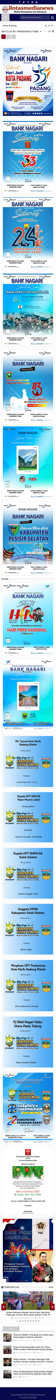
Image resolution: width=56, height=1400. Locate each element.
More (51, 1287)
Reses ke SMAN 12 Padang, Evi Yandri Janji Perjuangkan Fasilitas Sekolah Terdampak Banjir (33, 1337)
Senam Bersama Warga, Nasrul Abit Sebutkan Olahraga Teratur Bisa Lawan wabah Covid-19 (28, 1313)
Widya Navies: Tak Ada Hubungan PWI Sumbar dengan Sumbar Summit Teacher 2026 (33, 1361)
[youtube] (36, 2)
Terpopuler (11, 1287)
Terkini (11, 1329)
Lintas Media (16, 1395)
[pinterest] (32, 2)
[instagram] (28, 2)
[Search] (52, 17)
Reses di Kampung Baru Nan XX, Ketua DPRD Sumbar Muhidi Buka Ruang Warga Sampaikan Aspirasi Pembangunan (32, 1349)
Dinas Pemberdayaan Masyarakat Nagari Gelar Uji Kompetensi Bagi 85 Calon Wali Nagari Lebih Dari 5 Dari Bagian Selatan (33, 1373)
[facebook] (19, 2)
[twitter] (24, 2)
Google (33, 1397)
